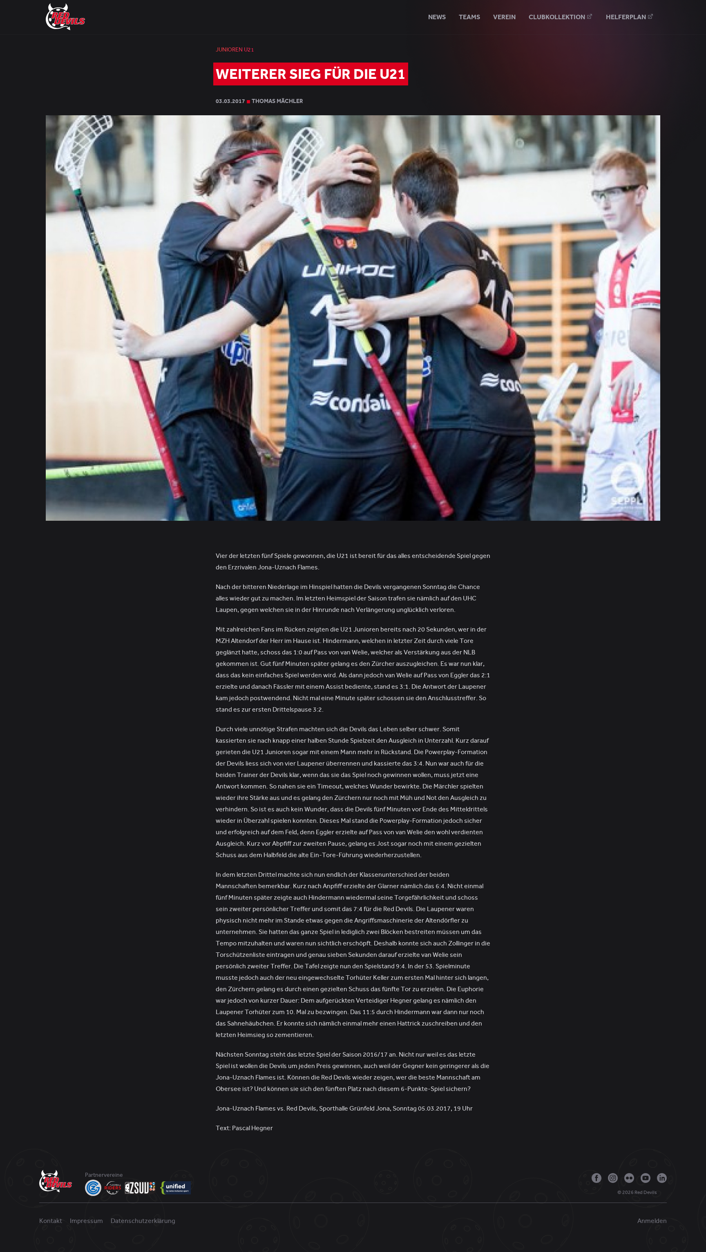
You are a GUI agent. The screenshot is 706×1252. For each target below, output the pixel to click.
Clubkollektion (557, 17)
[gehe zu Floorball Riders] (113, 1187)
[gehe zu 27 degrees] (663, 1194)
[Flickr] (629, 1178)
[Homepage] (65, 16)
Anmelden (652, 1221)
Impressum (86, 1221)
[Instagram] (613, 1178)
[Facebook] (596, 1178)
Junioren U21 (235, 50)
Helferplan (626, 17)
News (437, 17)
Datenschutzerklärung (143, 1221)
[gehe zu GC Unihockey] (93, 1188)
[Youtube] (645, 1178)
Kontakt (50, 1221)
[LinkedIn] (662, 1178)
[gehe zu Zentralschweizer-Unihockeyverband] (140, 1187)
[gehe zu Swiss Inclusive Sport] (175, 1187)
